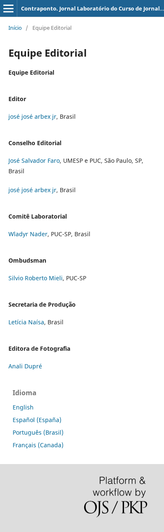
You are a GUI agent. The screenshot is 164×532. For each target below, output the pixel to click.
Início (15, 27)
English (23, 407)
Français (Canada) (38, 445)
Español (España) (37, 420)
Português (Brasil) (38, 432)
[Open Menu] (8, 8)
